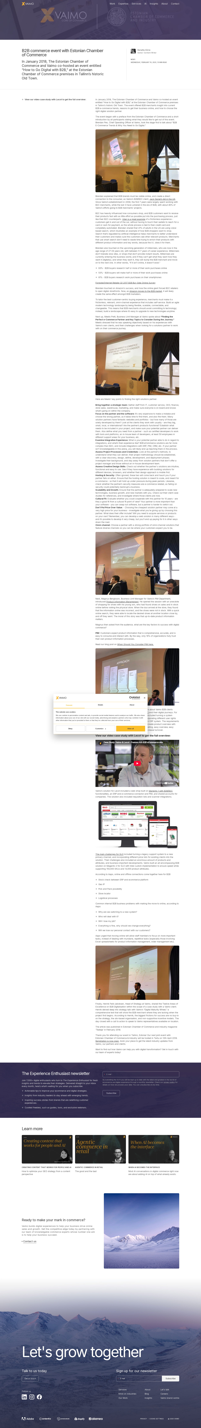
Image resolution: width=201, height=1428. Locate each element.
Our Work (123, 1398)
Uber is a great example (133, 219)
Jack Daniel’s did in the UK (162, 199)
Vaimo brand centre (169, 1398)
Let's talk (164, 1389)
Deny (70, 728)
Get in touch (30, 1378)
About (164, 3)
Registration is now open (107, 1041)
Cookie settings (156, 1419)
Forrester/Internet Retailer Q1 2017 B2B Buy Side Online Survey (125, 283)
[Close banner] (144, 698)
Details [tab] (100, 705)
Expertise (123, 3)
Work (112, 3)
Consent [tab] (69, 705)
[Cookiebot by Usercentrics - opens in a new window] (131, 697)
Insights (154, 3)
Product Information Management (122, 601)
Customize (99, 728)
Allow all (130, 728)
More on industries (127, 1394)
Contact (175, 3)
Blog (147, 1394)
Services (136, 3)
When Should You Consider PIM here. (135, 644)
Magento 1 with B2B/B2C (161, 791)
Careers (164, 1394)
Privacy (143, 1419)
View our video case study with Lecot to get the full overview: (55, 99)
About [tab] (132, 705)
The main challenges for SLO (109, 854)
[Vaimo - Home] (28, 3)
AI (145, 3)
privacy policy (169, 1082)
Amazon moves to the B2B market (145, 291)
